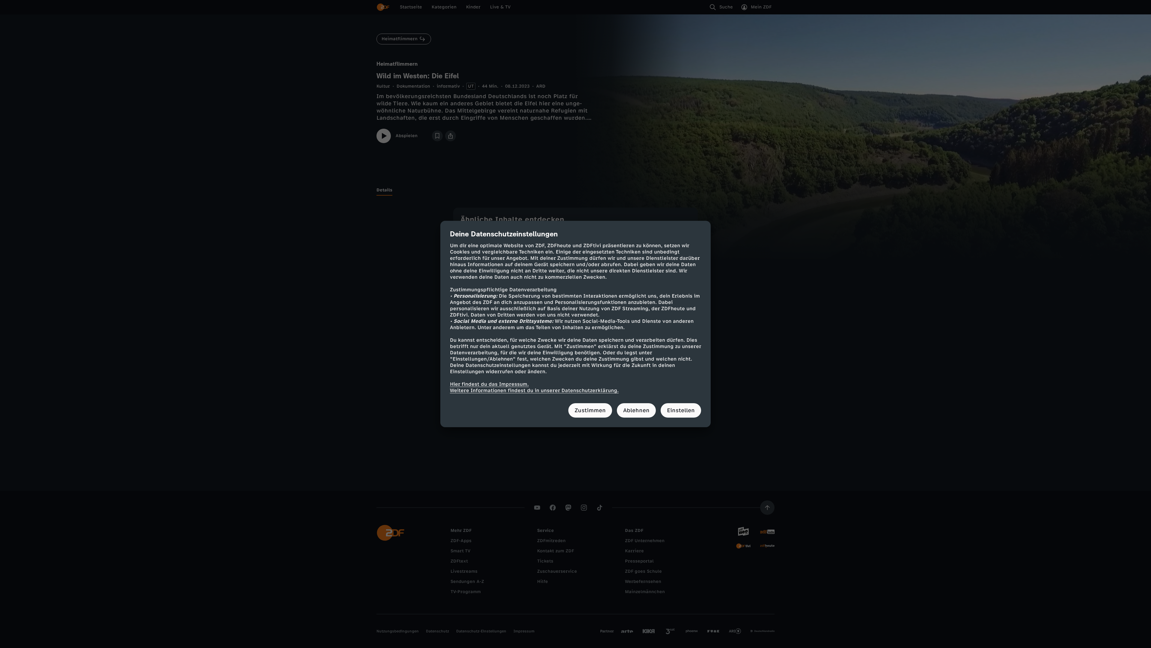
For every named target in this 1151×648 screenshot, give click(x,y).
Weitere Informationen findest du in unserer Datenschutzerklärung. (534, 390)
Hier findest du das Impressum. (489, 384)
